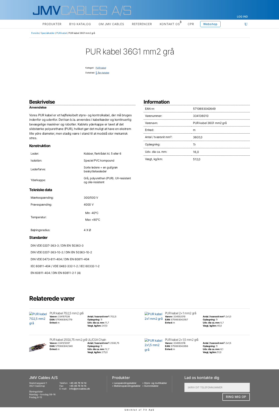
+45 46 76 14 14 (77, 383)
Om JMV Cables (111, 24)
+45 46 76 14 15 (77, 385)
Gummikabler (151, 385)
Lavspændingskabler (125, 383)
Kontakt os (170, 24)
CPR (191, 24)
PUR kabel (61, 33)
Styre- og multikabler (155, 383)
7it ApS (148, 410)
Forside (35, 33)
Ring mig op (236, 397)
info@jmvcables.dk (79, 388)
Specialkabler (48, 33)
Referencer (142, 24)
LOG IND (242, 16)
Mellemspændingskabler (127, 385)
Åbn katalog (102, 72)
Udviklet (131, 410)
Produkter (51, 24)
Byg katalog (80, 24)
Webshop (210, 24)
